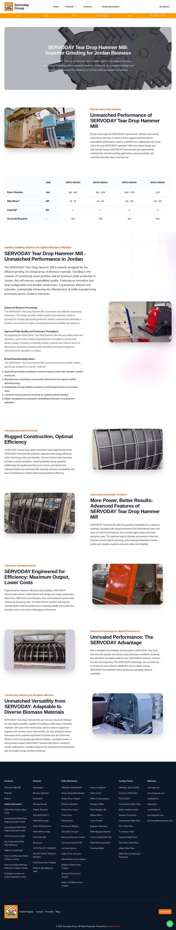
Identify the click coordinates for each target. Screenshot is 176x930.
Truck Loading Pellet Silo (101, 837)
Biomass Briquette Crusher (73, 837)
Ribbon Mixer (96, 815)
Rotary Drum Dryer (70, 809)
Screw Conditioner (98, 787)
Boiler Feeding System (128, 809)
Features (88, 7)
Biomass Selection (41, 793)
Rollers (7, 798)
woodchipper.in (153, 809)
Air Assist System (69, 848)
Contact (39, 912)
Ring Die (8, 793)
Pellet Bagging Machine (100, 832)
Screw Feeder (96, 821)
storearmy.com (113, 926)
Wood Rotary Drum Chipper (74, 859)
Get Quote (166, 7)
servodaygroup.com (156, 793)
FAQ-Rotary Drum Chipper (44, 862)
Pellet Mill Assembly (41, 832)
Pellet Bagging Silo (98, 809)
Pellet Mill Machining (42, 826)
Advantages (38, 787)
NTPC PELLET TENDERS (44, 848)
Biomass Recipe (40, 804)
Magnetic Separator (98, 826)
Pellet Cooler (95, 793)
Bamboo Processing (127, 815)
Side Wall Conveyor (70, 832)
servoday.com (153, 787)
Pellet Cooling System (99, 798)
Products (69, 7)
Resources (37, 843)
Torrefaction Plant (126, 832)
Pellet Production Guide (14, 836)
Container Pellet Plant (128, 793)
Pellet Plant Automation (100, 843)
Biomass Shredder (70, 804)
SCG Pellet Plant (126, 826)
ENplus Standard (40, 809)
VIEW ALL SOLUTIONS (129, 787)
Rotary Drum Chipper (71, 798)
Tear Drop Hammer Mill (72, 843)
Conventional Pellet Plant (130, 804)
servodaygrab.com (155, 815)
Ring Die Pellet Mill (12, 787)
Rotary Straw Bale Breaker (73, 793)
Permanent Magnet (70, 826)
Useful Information (110, 7)
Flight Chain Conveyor (71, 854)
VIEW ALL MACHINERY (72, 787)
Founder (49, 912)
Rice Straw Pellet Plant (128, 843)
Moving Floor (67, 821)
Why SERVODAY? (41, 815)
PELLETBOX (124, 798)
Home (56, 7)
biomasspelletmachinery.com (160, 821)
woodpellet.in (153, 798)
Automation (38, 798)
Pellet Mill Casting (40, 821)
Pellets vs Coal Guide (13, 850)
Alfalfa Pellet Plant (126, 848)
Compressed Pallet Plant (129, 821)
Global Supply (26, 912)
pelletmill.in (152, 804)
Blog (58, 912)
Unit (48, 182)
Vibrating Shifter (97, 804)
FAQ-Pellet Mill (39, 837)
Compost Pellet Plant (128, 837)
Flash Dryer (67, 815)
